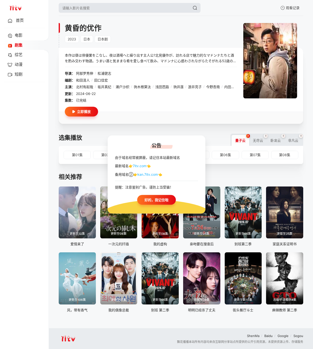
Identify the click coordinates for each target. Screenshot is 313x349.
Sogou (298, 336)
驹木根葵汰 (142, 87)
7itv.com (139, 166)
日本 (86, 39)
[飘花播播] (15, 8)
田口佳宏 (101, 80)
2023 (72, 39)
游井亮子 (195, 87)
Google (283, 336)
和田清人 (83, 80)
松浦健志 (104, 73)
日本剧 (103, 39)
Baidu (268, 336)
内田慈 (229, 87)
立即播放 (84, 111)
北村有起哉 (84, 87)
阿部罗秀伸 (84, 73)
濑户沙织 (122, 87)
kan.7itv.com (147, 174)
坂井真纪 (104, 87)
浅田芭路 (162, 87)
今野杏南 (213, 87)
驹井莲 (178, 87)
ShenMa (253, 336)
